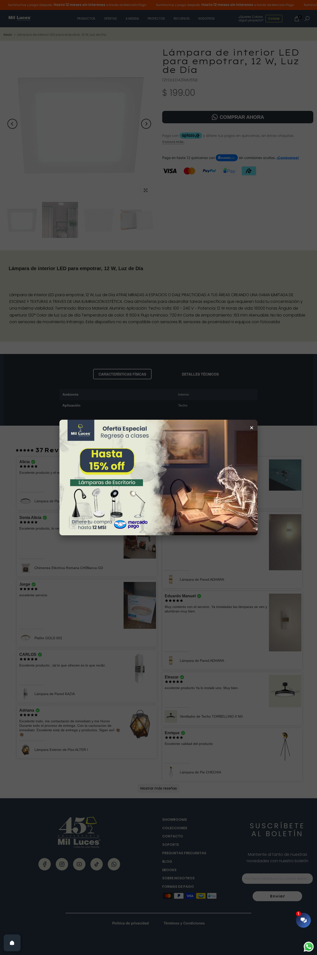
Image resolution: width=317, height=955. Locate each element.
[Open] (12, 942)
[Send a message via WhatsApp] (309, 947)
